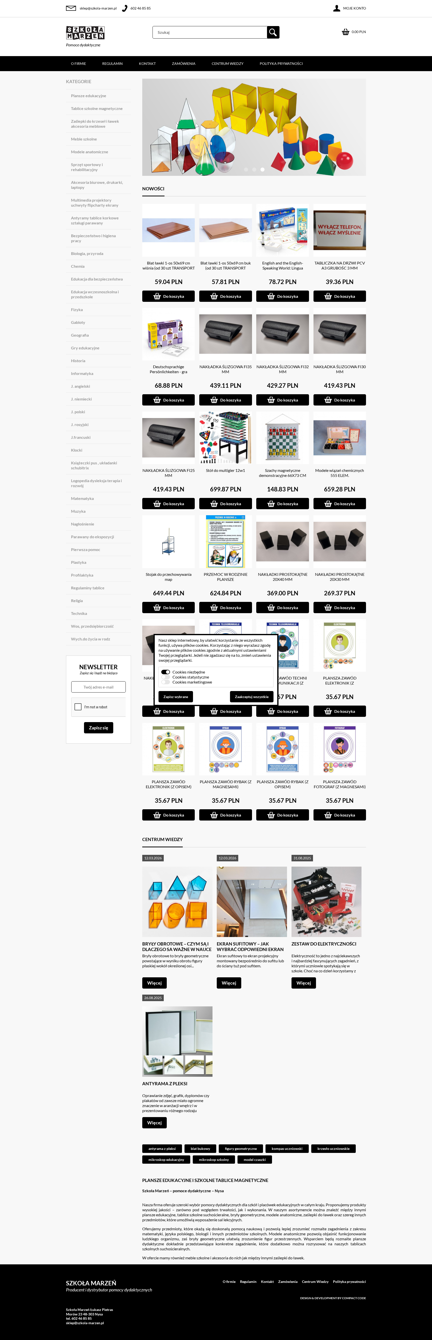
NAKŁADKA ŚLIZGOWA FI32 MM (282, 369)
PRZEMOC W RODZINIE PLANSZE (226, 577)
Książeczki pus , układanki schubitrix (94, 465)
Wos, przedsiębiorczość (92, 626)
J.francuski (80, 437)
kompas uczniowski (287, 1148)
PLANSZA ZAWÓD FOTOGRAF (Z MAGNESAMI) (340, 784)
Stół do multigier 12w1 (225, 470)
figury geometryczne (241, 1148)
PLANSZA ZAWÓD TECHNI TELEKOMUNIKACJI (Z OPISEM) (282, 683)
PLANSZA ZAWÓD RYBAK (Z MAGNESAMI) (226, 784)
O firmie (78, 63)
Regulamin (112, 63)
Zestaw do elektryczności (324, 944)
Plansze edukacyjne (88, 95)
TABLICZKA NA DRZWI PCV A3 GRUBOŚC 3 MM (339, 265)
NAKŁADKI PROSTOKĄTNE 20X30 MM (339, 577)
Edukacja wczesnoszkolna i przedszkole (95, 294)
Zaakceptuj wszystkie (251, 697)
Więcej (154, 983)
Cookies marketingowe (192, 682)
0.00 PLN (359, 32)
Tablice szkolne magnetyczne (97, 108)
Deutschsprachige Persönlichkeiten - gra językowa (168, 371)
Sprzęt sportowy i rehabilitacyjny (87, 167)
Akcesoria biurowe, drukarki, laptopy (97, 185)
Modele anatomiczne (89, 151)
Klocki (76, 450)
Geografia (80, 335)
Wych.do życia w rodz (90, 638)
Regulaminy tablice (87, 587)
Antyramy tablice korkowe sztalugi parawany (95, 220)
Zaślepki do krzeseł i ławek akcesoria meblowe (95, 123)
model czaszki (255, 1159)
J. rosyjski (79, 424)
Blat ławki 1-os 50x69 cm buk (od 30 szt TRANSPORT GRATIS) (225, 267)
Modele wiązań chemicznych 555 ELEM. (339, 473)
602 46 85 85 (140, 8)
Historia (78, 360)
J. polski (78, 411)
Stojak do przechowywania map (169, 577)
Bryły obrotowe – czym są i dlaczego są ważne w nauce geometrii (177, 949)
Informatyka (82, 373)
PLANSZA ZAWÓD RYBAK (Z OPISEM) (282, 784)
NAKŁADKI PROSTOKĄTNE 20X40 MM (283, 577)
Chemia (77, 266)
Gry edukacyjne (85, 347)
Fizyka (77, 309)
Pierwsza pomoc (85, 549)
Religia (77, 600)
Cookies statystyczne (190, 677)
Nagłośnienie (82, 523)
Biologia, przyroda (87, 253)
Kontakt (147, 63)
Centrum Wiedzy (228, 63)
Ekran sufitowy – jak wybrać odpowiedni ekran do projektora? (250, 949)
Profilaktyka (82, 575)
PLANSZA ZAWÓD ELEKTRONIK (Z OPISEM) (169, 784)
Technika (79, 613)
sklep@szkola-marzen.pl (98, 8)
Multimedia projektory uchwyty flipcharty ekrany (94, 202)
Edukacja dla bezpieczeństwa (97, 279)
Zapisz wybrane (176, 697)
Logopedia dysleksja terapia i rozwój (96, 483)
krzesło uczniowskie (334, 1148)
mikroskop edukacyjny (166, 1159)
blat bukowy (200, 1148)
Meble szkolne (84, 139)
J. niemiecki (81, 398)
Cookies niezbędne (188, 671)
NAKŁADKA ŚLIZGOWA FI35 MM (226, 369)
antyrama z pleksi (162, 1148)
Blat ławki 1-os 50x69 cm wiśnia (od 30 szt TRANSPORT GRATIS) (168, 267)
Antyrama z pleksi (165, 1083)
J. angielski (80, 386)
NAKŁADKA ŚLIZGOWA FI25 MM (168, 473)
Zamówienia (184, 63)
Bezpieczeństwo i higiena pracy (93, 238)
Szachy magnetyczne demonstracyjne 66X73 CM (282, 473)
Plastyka (78, 562)
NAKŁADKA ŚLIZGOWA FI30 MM (340, 369)
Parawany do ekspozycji (92, 536)
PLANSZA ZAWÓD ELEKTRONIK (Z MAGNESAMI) (339, 683)
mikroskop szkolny (214, 1159)
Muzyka (78, 511)
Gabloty (78, 322)
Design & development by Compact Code (333, 1298)
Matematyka (82, 498)
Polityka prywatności (281, 63)
